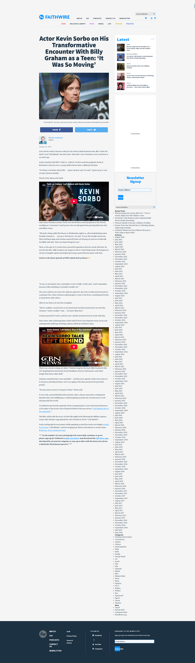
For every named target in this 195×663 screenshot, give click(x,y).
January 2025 (120, 284)
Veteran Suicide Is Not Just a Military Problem (133, 223)
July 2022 (118, 357)
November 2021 (121, 376)
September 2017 (121, 498)
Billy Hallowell (57, 138)
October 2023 (120, 320)
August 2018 (119, 471)
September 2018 (121, 469)
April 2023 (119, 335)
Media (117, 571)
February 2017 (120, 515)
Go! (87, 18)
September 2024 (121, 293)
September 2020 (121, 410)
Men (116, 574)
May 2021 (118, 391)
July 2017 (118, 503)
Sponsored (119, 596)
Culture (118, 544)
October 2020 (120, 408)
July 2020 (118, 415)
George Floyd (120, 557)
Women (118, 603)
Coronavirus (120, 539)
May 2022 (118, 362)
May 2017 (118, 508)
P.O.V (117, 586)
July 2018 (118, 474)
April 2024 (119, 305)
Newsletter (124, 18)
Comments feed (121, 612)
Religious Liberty (78, 24)
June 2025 (119, 271)
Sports (117, 598)
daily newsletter (72, 438)
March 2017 (119, 513)
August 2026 (119, 237)
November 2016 (121, 523)
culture (118, 542)
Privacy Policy (72, 636)
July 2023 (118, 327)
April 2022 (119, 364)
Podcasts (97, 18)
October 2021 (120, 379)
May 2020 (118, 420)
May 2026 (118, 244)
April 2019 (119, 452)
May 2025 (118, 274)
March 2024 (119, 308)
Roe (116, 593)
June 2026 (119, 242)
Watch (79, 18)
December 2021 (121, 374)
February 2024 (120, 310)
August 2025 (119, 266)
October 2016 (120, 525)
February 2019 (120, 457)
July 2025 (118, 269)
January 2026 (120, 254)
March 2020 (119, 425)
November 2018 (121, 464)
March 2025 (119, 279)
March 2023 (119, 337)
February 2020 (120, 428)
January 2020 (120, 430)
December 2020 (121, 403)
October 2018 (120, 467)
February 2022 (120, 369)
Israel (101, 24)
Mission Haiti (120, 576)
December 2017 (121, 491)
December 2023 (121, 315)
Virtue (117, 600)
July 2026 (118, 240)
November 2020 (121, 406)
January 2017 (120, 518)
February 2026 (120, 252)
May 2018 (118, 479)
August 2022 (119, 354)
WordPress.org (121, 615)
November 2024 (121, 288)
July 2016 (118, 530)
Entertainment (120, 547)
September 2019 (121, 440)
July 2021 (118, 386)
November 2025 (121, 259)
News (63, 24)
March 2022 (119, 367)
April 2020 (119, 423)
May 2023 (118, 332)
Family (117, 554)
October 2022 (120, 349)
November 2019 (121, 435)
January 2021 (120, 401)
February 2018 (120, 486)
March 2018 (119, 484)
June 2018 (119, 476)
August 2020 (119, 413)
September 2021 (121, 381)
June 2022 (119, 359)
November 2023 (121, 318)
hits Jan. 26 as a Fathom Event (53, 430)
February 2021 (120, 398)
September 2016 (121, 528)
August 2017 (119, 501)
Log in (117, 607)
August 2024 (119, 296)
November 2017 (121, 493)
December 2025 (121, 257)
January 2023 (120, 342)
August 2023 (119, 325)
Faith (92, 24)
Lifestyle (118, 569)
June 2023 (119, 330)
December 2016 (121, 520)
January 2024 (120, 313)
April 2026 (119, 247)
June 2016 (119, 533)
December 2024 (121, 286)
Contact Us (110, 18)
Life (109, 24)
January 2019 (120, 459)
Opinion (118, 24)
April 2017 (119, 511)
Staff (68, 631)
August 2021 (119, 384)
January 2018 (120, 489)
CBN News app (102, 438)
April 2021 (119, 393)
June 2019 (119, 447)
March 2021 (119, 396)
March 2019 (119, 454)
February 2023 (120, 340)
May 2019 (118, 450)
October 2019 (120, 437)
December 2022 (121, 345)
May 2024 (118, 303)
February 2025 (120, 281)
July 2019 (118, 445)
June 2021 (119, 388)
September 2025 (121, 264)
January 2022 (120, 371)
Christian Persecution (123, 537)
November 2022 (121, 347)
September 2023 (121, 323)
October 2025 (120, 262)
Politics (130, 24)
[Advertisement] (135, 119)
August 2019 (119, 442)
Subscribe (120, 197)
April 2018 (119, 481)
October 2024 (120, 291)
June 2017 (119, 506)
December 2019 (121, 432)
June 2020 (119, 418)
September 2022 (121, 352)
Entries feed (119, 610)
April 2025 (119, 276)
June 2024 (119, 301)
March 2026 (119, 249)
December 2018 (121, 462)
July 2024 (118, 298)
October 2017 (120, 496)
